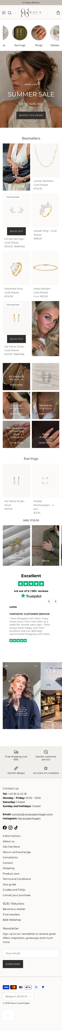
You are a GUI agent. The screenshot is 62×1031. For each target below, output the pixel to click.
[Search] (11, 13)
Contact (8, 862)
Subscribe (13, 964)
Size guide (9, 884)
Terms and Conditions (17, 879)
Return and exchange (17, 852)
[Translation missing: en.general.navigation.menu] (4, 13)
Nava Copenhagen (20, 1003)
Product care (11, 873)
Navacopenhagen (29, 818)
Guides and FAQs (14, 889)
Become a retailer (14, 909)
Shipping (8, 868)
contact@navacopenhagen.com (32, 814)
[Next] (55, 601)
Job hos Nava (11, 846)
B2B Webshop (12, 919)
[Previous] (49, 601)
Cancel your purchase (16, 895)
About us (8, 841)
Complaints (10, 857)
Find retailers (11, 914)
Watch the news (31, 115)
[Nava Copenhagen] (31, 12)
